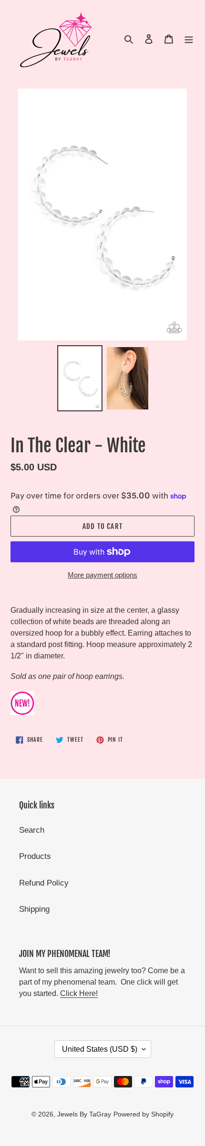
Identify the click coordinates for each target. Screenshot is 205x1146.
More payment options (102, 575)
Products (35, 856)
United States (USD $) (99, 1049)
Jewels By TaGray (84, 1114)
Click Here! (79, 993)
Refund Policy (44, 882)
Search (31, 830)
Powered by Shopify (143, 1114)
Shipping (34, 909)
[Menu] (189, 39)
